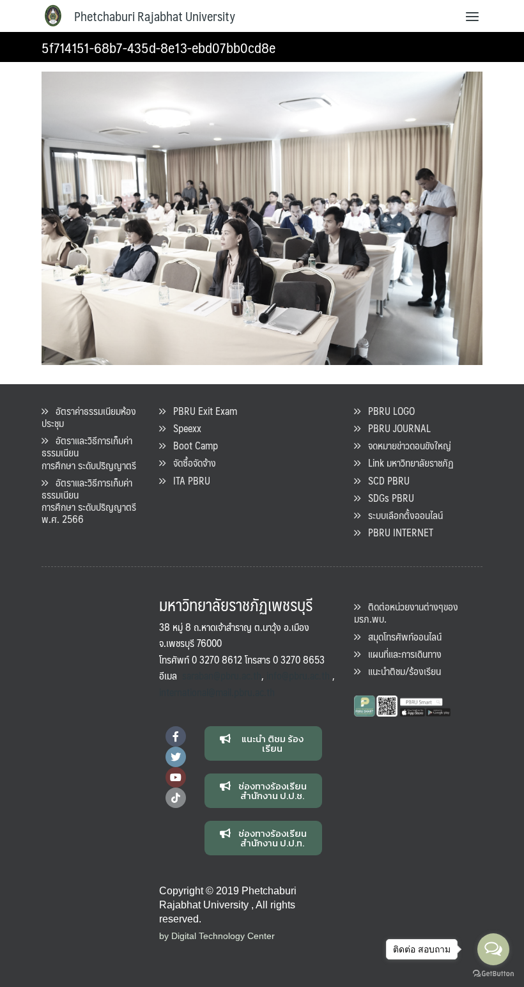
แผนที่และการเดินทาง (401, 653)
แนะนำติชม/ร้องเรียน (400, 671)
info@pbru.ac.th (298, 675)
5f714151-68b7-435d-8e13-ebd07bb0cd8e (158, 47)
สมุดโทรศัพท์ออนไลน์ (401, 636)
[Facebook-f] (176, 736)
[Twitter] (176, 757)
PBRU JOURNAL (395, 428)
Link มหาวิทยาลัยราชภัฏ (407, 462)
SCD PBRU (385, 480)
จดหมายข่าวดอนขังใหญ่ (405, 445)
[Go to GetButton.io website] (493, 974)
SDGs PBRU (387, 497)
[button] (263, 743)
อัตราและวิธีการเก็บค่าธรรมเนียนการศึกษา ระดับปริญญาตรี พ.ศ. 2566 (89, 501)
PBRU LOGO (387, 410)
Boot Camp (192, 445)
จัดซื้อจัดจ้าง (191, 462)
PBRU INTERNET (396, 532)
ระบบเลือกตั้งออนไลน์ (401, 515)
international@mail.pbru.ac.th (217, 692)
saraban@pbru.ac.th (221, 675)
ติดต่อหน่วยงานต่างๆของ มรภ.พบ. (406, 612)
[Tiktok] (176, 798)
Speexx (183, 428)
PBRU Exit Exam (201, 410)
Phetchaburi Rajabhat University (154, 16)
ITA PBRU (188, 480)
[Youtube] (176, 777)
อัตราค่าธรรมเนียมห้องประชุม (89, 416)
